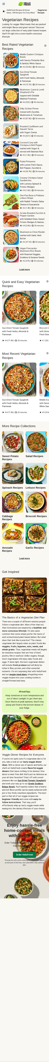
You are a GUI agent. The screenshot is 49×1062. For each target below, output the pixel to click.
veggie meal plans (18, 674)
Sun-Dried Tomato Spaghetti (32, 780)
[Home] (3, 11)
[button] (45, 45)
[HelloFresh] (24, 4)
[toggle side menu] (3, 4)
